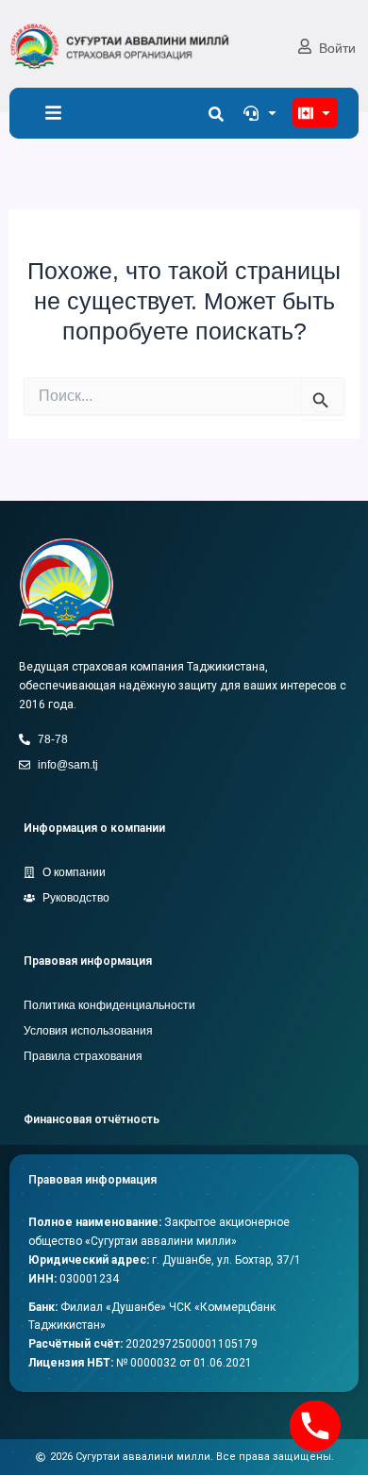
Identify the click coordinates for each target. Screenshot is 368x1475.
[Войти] (304, 46)
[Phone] (315, 1425)
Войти (337, 48)
